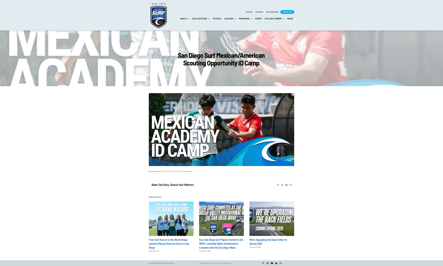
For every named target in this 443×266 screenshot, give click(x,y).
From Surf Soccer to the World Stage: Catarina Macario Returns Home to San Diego (169, 243)
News (180, 171)
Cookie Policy (226, 263)
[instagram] (267, 263)
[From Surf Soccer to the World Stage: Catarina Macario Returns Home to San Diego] (171, 219)
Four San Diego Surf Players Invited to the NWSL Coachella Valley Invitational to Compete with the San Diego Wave (221, 243)
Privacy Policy (204, 263)
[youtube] (272, 263)
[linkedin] (276, 263)
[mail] (281, 263)
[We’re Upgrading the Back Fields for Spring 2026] (271, 219)
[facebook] (263, 263)
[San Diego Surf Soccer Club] (158, 2)
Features (174, 171)
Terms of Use (215, 263)
